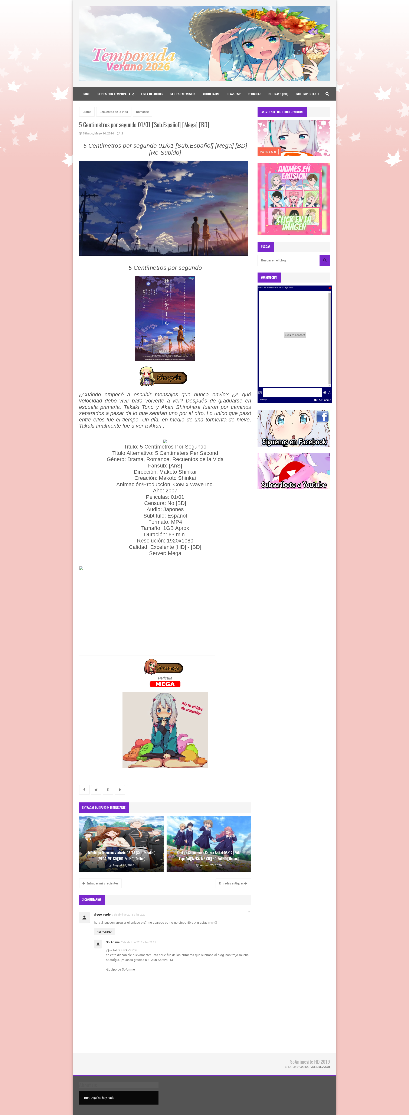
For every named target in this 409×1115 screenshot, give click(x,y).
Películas (254, 93)
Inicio (87, 93)
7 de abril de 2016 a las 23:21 (138, 942)
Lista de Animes (152, 93)
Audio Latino (211, 93)
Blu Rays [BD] (278, 93)
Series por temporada (114, 93)
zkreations (307, 1066)
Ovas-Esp (234, 93)
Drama (86, 112)
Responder (104, 931)
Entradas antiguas (231, 883)
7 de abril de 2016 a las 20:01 (129, 914)
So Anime (113, 942)
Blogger (324, 1066)
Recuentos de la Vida (113, 112)
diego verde (102, 914)
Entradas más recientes (102, 883)
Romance (142, 112)
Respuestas (249, 913)
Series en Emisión (182, 93)
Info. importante (307, 93)
